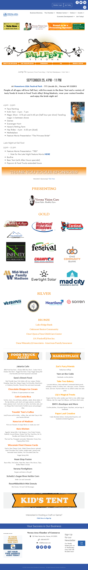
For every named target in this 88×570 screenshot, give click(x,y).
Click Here (52, 179)
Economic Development (65, 16)
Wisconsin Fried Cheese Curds (23, 445)
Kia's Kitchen (22, 429)
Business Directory (36, 13)
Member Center (61, 13)
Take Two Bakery (65, 381)
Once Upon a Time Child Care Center (44, 334)
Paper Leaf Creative (65, 413)
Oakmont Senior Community (44, 329)
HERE (47, 154)
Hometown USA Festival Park (28, 86)
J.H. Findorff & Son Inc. (44, 338)
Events (80, 13)
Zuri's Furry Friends (65, 366)
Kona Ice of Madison (23, 421)
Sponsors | (30, 72)
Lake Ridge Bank (44, 324)
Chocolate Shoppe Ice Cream (23, 389)
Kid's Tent (65, 72)
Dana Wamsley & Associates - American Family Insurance (44, 343)
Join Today (68, 5)
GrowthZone (62, 567)
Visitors (72, 13)
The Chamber (48, 13)
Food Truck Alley (39, 72)
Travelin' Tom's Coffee (23, 412)
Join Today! (80, 16)
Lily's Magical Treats (65, 394)
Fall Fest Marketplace (54, 72)
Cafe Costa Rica (23, 396)
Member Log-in (57, 5)
